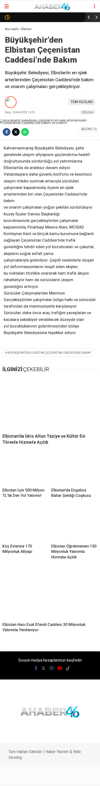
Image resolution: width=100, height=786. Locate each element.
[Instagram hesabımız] (40, 778)
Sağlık (12, 109)
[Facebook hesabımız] (14, 778)
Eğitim (12, 168)
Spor (11, 89)
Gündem (14, 50)
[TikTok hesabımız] (66, 778)
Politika (14, 69)
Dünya (12, 79)
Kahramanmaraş (22, 40)
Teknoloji (15, 118)
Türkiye (13, 128)
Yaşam (12, 158)
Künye (12, 197)
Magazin (15, 99)
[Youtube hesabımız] (53, 778)
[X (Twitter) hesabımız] (27, 778)
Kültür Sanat (18, 177)
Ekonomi (14, 59)
